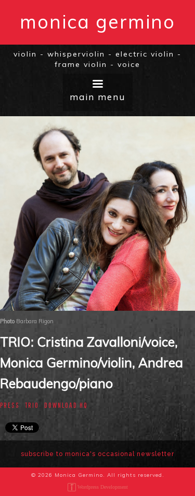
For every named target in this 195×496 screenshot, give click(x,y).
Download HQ (66, 405)
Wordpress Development (102, 487)
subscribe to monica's (97, 454)
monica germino (97, 21)
